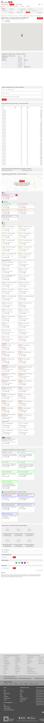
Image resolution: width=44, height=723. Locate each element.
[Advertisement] (22, 77)
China (21, 693)
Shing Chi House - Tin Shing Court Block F (9, 533)
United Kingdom (23, 699)
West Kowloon (17, 660)
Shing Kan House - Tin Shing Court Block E (31, 533)
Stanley (5, 673)
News (5, 691)
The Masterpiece (30, 670)
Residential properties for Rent (27, 170)
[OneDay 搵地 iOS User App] (22, 718)
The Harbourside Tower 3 (31, 668)
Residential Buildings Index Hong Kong (11, 678)
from (26, 10)
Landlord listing (4, 10)
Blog (4, 705)
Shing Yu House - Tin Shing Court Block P (30, 544)
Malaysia (31, 683)
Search (28, 12)
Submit (4, 99)
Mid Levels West (6, 657)
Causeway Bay (17, 658)
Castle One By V (29, 662)
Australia (21, 690)
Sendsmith (41, 570)
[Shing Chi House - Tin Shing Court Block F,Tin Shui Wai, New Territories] (7, 530)
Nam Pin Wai (17, 666)
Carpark (22, 6)
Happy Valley (6, 660)
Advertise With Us (7, 693)
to (32, 10)
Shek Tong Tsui (17, 668)
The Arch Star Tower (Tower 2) (32, 673)
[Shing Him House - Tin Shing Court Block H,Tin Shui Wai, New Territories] (18, 530)
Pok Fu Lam (6, 670)
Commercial (10, 6)
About (5, 690)
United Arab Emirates (23, 698)
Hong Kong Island (30, 657)
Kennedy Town (17, 662)
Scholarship (6, 696)
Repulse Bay (17, 657)
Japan (21, 694)
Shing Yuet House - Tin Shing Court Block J (9, 544)
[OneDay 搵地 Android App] (31, 718)
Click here (22, 181)
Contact (5, 694)
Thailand (21, 683)
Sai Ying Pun (6, 668)
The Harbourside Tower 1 (31, 671)
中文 (41, 4)
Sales (4, 105)
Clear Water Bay (6, 662)
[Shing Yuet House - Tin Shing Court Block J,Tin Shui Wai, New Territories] (7, 541)
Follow (40, 18)
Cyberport (17, 670)
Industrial (16, 6)
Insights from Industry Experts (9, 709)
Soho (5, 671)
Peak (16, 663)
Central (16, 673)
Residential (3, 6)
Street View (7, 21)
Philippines (16, 683)
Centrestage (29, 660)
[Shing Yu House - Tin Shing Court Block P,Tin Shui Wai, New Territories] (29, 541)
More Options (39, 12)
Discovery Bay (6, 665)
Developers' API (6, 706)
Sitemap (5, 699)
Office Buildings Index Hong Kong (25, 678)
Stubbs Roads (17, 671)
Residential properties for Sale (7, 170)
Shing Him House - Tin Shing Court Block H (20, 533)
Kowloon (29, 666)
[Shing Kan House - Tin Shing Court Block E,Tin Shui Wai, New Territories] (29, 530)
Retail (29, 6)
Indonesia (36, 683)
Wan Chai (5, 658)
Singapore (26, 683)
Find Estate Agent (7, 698)
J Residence (29, 658)
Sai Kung (5, 666)
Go (14, 557)
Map (3, 21)
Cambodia (22, 691)
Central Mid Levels (7, 663)
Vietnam (11, 683)
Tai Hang (16, 665)
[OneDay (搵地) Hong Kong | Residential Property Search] (6, 1)
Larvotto (28, 663)
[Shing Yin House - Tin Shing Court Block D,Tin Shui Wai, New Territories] (18, 541)
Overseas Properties (4, 4)
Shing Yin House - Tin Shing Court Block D (20, 544)
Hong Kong (6, 683)
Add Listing (12, 4)
